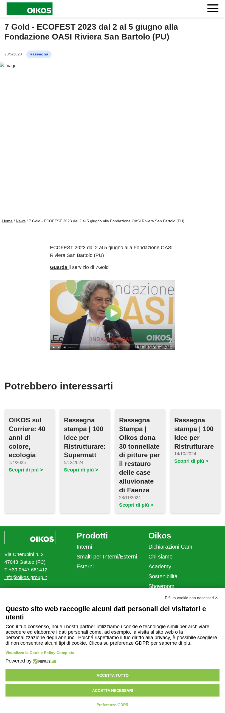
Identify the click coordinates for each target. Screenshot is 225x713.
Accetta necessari (112, 690)
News (21, 221)
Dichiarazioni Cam (170, 547)
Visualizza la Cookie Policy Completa (39, 652)
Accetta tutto (113, 675)
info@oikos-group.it (25, 577)
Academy (159, 566)
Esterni (85, 566)
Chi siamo (160, 557)
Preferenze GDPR (112, 705)
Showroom (161, 586)
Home (7, 221)
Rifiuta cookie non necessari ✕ (191, 598)
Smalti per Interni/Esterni (107, 557)
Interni (84, 547)
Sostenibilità (163, 576)
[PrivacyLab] (44, 661)
